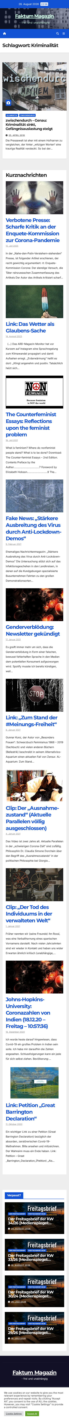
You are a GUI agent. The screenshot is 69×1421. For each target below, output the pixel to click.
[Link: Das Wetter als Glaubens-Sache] (34, 315)
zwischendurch (27, 115)
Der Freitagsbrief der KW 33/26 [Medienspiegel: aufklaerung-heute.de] (31, 1259)
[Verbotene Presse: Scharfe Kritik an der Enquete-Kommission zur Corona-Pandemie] (34, 211)
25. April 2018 (17, 135)
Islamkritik (12, 115)
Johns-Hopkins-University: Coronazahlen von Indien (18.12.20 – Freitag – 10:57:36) (28, 1012)
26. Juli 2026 (18, 1302)
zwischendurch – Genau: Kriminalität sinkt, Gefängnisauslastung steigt (29, 124)
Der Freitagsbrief (17, 1214)
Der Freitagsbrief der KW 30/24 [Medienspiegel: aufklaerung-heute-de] (31, 1296)
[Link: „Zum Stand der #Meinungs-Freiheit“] (34, 709)
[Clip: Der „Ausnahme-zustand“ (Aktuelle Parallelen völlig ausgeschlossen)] (34, 799)
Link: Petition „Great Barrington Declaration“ (30, 1112)
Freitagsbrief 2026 (36, 1214)
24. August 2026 (21, 1228)
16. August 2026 (20, 1265)
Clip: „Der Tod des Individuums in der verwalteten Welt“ (29, 914)
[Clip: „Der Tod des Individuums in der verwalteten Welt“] (34, 898)
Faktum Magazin (34, 16)
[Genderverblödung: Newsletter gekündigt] (34, 618)
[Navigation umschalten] (64, 33)
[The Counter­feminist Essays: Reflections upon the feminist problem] (34, 406)
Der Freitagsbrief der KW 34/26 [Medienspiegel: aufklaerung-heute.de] (31, 1223)
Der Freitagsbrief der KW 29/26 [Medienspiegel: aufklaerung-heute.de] (31, 1332)
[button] (57, 33)
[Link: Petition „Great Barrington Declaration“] (34, 1097)
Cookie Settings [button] (14, 1413)
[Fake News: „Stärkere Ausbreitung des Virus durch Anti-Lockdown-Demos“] (34, 510)
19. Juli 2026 (18, 1338)
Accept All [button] (32, 1413)
